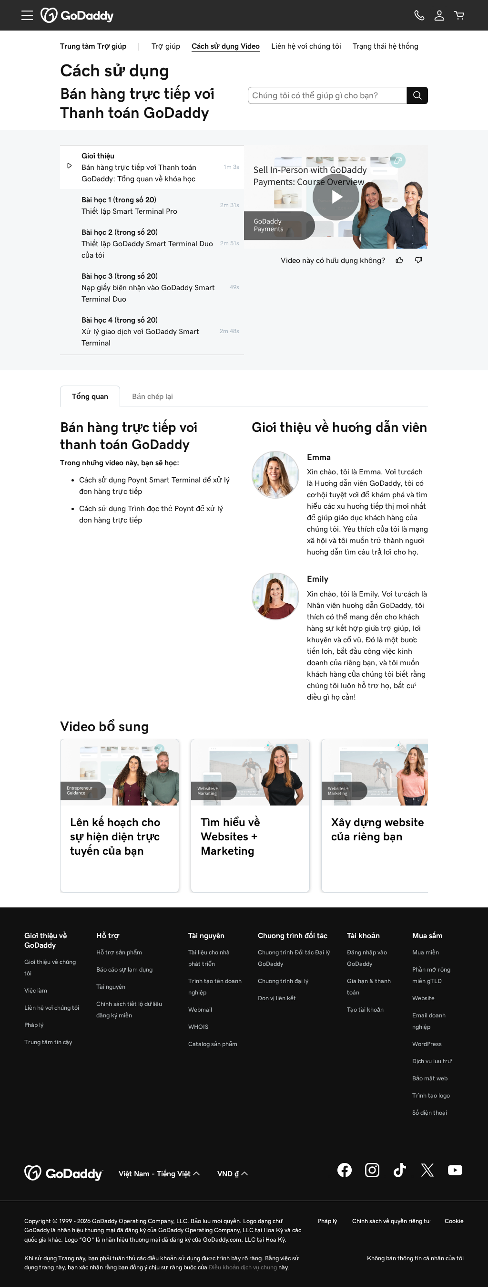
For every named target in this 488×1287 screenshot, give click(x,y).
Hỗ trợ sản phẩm (119, 952)
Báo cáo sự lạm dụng (124, 969)
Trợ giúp (166, 46)
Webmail (200, 1009)
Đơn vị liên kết (277, 998)
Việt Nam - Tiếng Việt (155, 1173)
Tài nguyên (110, 987)
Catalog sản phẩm (212, 1044)
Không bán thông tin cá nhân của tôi (415, 1258)
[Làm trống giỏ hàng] (459, 15)
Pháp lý (33, 1025)
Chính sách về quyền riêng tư (390, 1221)
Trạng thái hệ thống (385, 46)
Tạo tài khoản (365, 1009)
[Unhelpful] (418, 260)
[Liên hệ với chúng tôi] (419, 15)
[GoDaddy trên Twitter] (427, 1176)
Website (423, 998)
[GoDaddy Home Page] (63, 1173)
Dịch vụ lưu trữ (431, 1061)
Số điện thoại (429, 1112)
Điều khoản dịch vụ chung (243, 1267)
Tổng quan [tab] (90, 396)
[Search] (417, 95)
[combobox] (327, 95)
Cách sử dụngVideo (226, 46)
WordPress (427, 1044)
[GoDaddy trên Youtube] (455, 1176)
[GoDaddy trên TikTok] (399, 1176)
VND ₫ (228, 1173)
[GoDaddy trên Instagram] (372, 1176)
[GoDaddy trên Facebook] (344, 1176)
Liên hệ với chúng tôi (306, 46)
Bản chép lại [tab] (152, 396)
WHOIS (198, 1027)
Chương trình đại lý (283, 981)
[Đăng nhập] (439, 15)
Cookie (454, 1221)
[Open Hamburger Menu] (23, 15)
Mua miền (425, 952)
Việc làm (35, 990)
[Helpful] (399, 260)
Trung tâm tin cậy (48, 1042)
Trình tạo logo (431, 1095)
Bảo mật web (429, 1078)
